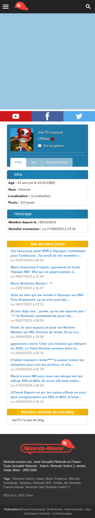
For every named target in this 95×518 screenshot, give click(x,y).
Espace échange (57, 162)
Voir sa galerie (52, 145)
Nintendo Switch (23, 478)
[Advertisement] (47, 50)
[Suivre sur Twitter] (79, 116)
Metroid (74, 478)
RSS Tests (25, 495)
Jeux (34, 162)
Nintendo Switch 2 (58, 487)
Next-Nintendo (74, 509)
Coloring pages (62, 513)
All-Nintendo (54, 509)
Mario (49, 478)
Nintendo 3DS (42, 483)
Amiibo (57, 483)
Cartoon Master (13, 487)
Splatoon (25, 483)
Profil (18, 162)
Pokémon (61, 478)
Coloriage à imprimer (37, 513)
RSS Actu (10, 495)
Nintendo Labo (35, 487)
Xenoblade (10, 483)
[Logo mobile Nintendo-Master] (14, 6)
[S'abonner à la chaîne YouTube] (16, 116)
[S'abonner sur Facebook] (47, 116)
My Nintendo (72, 483)
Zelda (40, 478)
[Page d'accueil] (47, 446)
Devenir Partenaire (32, 509)
